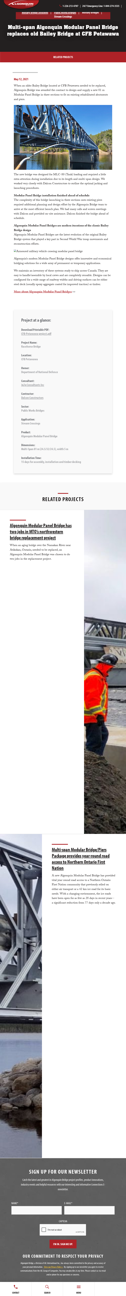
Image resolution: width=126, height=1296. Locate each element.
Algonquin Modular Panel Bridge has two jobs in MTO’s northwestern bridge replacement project (41, 531)
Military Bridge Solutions (35, 12)
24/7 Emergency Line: (100, 5)
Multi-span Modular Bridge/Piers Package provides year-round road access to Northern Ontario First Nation (81, 858)
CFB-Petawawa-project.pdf (36, 333)
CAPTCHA (63, 1221)
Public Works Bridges (65, 12)
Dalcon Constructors (32, 398)
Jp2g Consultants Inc (32, 385)
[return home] (27, 5)
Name (14, 1203)
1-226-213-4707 (70, 5)
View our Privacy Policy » (53, 1266)
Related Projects (63, 57)
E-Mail (68, 1203)
